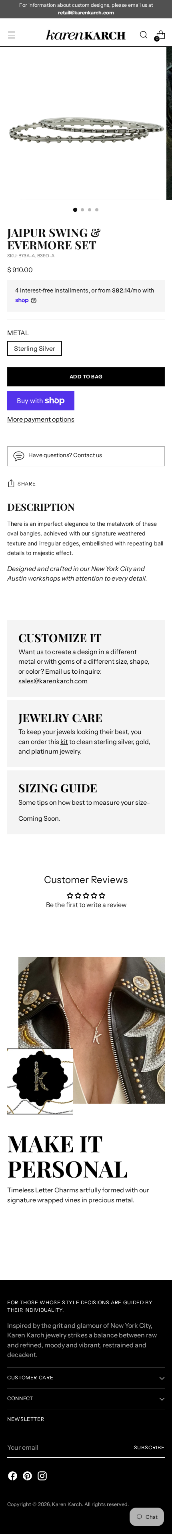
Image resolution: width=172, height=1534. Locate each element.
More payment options (40, 419)
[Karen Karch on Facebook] (12, 1477)
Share (27, 484)
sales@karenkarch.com (53, 681)
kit (64, 742)
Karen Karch (67, 1504)
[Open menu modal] (11, 35)
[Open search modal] (143, 35)
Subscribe (149, 1447)
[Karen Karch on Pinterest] (27, 1477)
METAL (18, 333)
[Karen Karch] (86, 35)
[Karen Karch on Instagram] (41, 1477)
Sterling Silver (34, 348)
